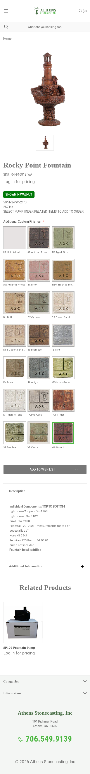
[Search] (4, 27)
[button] (45, 490)
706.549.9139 (49, 739)
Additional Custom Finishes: (22, 221)
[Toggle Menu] (6, 11)
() (84, 11)
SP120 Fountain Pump (19, 647)
